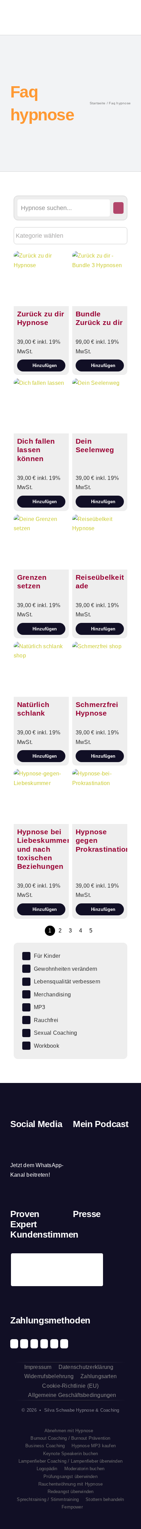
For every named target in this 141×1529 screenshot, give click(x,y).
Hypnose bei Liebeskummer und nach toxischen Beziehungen (43, 849)
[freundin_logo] (124, 1237)
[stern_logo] (94, 1237)
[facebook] (12, 1139)
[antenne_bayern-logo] (109, 1235)
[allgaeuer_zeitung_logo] (124, 1263)
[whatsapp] (48, 1139)
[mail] (59, 1139)
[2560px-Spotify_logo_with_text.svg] (82, 1146)
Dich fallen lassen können (36, 449)
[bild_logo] (109, 1258)
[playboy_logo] (79, 1237)
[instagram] (24, 1139)
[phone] (12, 1152)
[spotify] (36, 1139)
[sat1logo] (94, 1262)
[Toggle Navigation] (126, 17)
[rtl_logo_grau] (79, 1263)
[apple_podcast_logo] (97, 1145)
